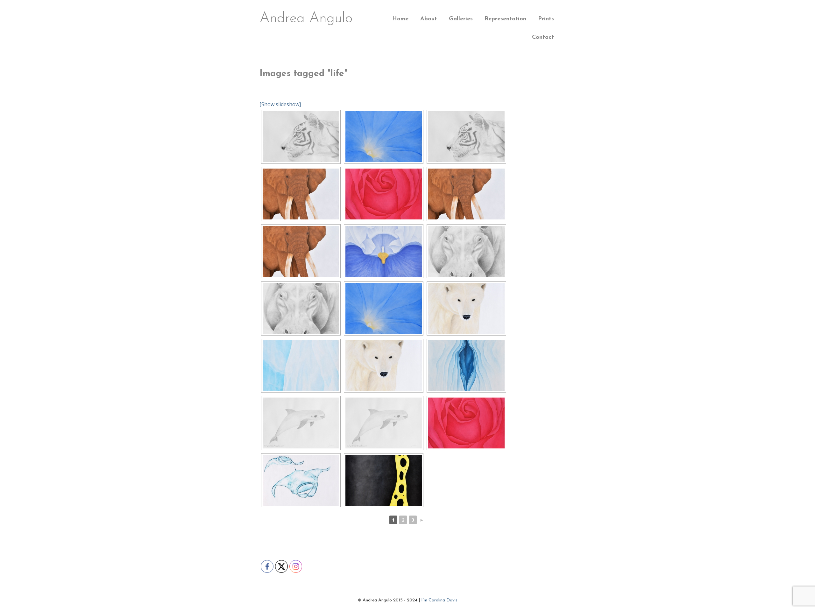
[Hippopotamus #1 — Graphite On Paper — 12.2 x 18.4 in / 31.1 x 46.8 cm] (466, 251)
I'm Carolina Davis (439, 600)
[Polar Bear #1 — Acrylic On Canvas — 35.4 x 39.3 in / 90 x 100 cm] (466, 308)
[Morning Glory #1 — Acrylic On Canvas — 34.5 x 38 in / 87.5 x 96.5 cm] (383, 136)
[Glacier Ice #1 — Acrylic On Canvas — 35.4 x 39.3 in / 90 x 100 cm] (466, 365)
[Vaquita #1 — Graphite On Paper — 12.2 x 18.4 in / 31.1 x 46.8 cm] (301, 423)
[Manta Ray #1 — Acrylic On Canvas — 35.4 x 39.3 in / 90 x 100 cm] (301, 480)
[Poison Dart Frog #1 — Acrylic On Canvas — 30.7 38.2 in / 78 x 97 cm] (383, 480)
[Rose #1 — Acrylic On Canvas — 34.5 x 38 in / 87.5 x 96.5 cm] (383, 194)
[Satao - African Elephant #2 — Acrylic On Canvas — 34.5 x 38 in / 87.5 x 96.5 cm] (301, 194)
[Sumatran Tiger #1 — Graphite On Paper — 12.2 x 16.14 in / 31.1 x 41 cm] (301, 136)
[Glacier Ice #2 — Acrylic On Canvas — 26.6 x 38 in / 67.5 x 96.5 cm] (301, 365)
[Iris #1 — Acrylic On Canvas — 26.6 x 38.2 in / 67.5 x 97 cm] (383, 251)
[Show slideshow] (280, 104)
